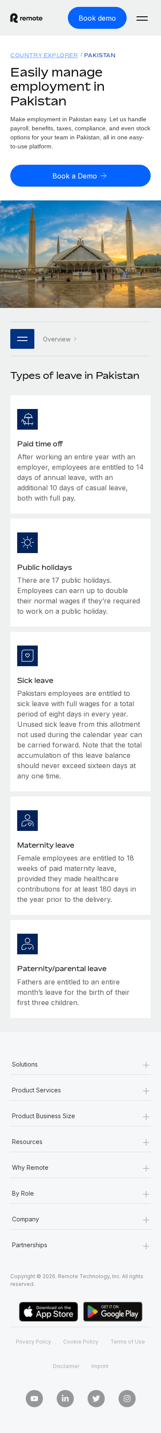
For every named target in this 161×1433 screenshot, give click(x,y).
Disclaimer (66, 1366)
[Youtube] (34, 1398)
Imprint (100, 1366)
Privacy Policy (33, 1341)
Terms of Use (127, 1341)
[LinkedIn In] (65, 1398)
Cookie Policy (80, 1341)
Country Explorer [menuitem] (44, 55)
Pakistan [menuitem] (100, 55)
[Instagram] (127, 1398)
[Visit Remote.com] (26, 18)
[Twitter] (96, 1398)
